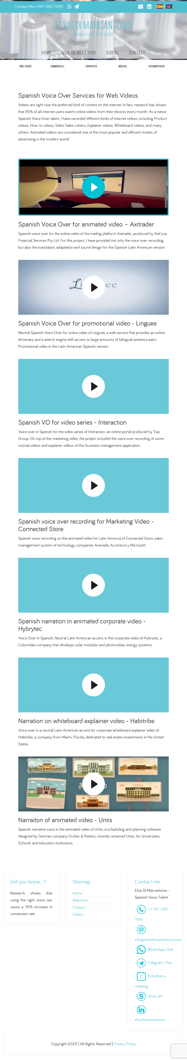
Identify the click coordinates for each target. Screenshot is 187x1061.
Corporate (91, 66)
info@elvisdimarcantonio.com (158, 939)
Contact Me (24, 6)
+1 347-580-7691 (47, 6)
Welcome (80, 900)
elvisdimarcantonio (150, 1019)
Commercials (57, 66)
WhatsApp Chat (160, 949)
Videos (112, 52)
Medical (123, 66)
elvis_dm (156, 996)
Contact (137, 52)
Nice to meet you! (79, 52)
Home (47, 52)
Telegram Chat (160, 962)
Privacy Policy (125, 1043)
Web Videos (26, 66)
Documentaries (157, 66)
